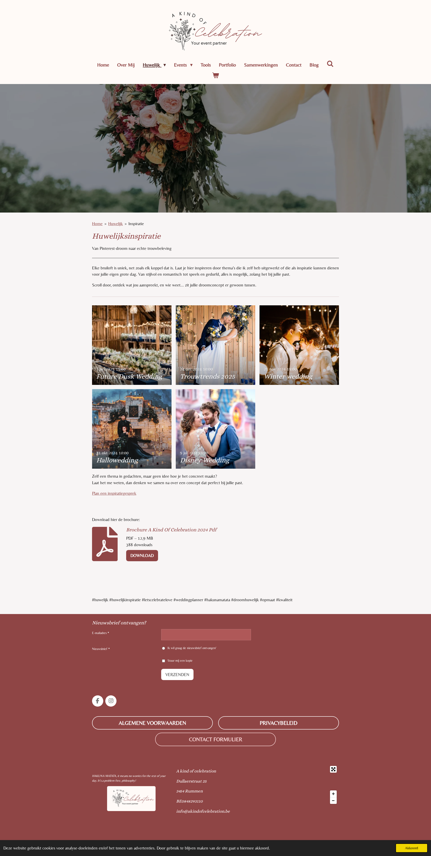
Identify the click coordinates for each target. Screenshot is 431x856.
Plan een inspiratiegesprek (114, 493)
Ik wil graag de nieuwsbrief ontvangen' (191, 648)
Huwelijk (115, 223)
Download (142, 555)
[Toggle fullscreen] (333, 769)
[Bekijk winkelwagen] (215, 75)
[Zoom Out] (333, 800)
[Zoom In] (333, 793)
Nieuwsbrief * (101, 649)
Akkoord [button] (411, 848)
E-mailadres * (100, 633)
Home (97, 223)
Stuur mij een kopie (180, 660)
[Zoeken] (330, 64)
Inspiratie (136, 223)
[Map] (292, 785)
